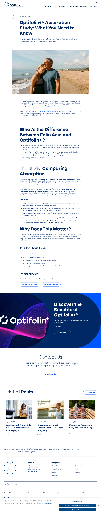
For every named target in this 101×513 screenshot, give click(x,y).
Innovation (84, 6)
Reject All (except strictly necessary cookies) (77, 505)
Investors (93, 6)
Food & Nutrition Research (48, 111)
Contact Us (90, 3)
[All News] (13, 17)
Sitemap (85, 493)
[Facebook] (8, 498)
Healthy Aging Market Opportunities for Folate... (63, 449)
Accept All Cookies (77, 509)
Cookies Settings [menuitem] (31, 493)
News (73, 3)
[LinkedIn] (4, 498)
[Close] (98, 505)
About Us (48, 6)
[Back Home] (14, 4)
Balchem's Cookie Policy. (45, 503)
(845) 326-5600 (32, 471)
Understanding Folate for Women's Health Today (31, 449)
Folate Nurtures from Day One (25, 452)
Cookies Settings (77, 501)
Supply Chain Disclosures (61, 493)
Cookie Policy (19, 493)
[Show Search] (96, 3)
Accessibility (76, 493)
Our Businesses (59, 6)
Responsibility (73, 6)
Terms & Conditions (45, 493)
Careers (84, 3)
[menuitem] (48, 6)
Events (78, 3)
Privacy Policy (8, 493)
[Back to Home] (10, 468)
